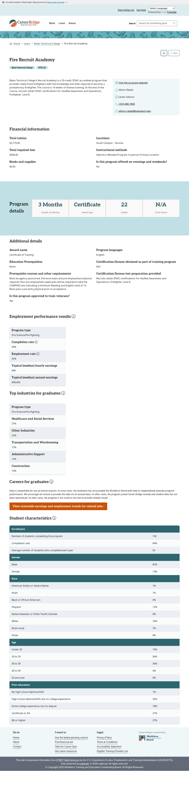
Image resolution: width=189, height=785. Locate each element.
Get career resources (66, 751)
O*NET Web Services (67, 760)
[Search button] (174, 23)
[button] (44, 67)
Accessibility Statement (109, 746)
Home (16, 43)
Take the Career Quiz (66, 746)
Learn (62, 23)
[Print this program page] (164, 53)
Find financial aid (64, 742)
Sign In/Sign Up (126, 10)
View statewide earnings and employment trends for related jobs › (58, 506)
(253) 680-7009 (127, 104)
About (72, 23)
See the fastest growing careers (71, 737)
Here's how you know (55, 2)
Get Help (141, 10)
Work (52, 23)
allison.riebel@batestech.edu (135, 111)
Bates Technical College (47, 43)
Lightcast (84, 763)
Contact (17, 746)
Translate (172, 12)
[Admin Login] (17, 10)
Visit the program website (133, 82)
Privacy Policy (104, 737)
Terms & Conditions (107, 742)
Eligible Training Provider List (112, 751)
